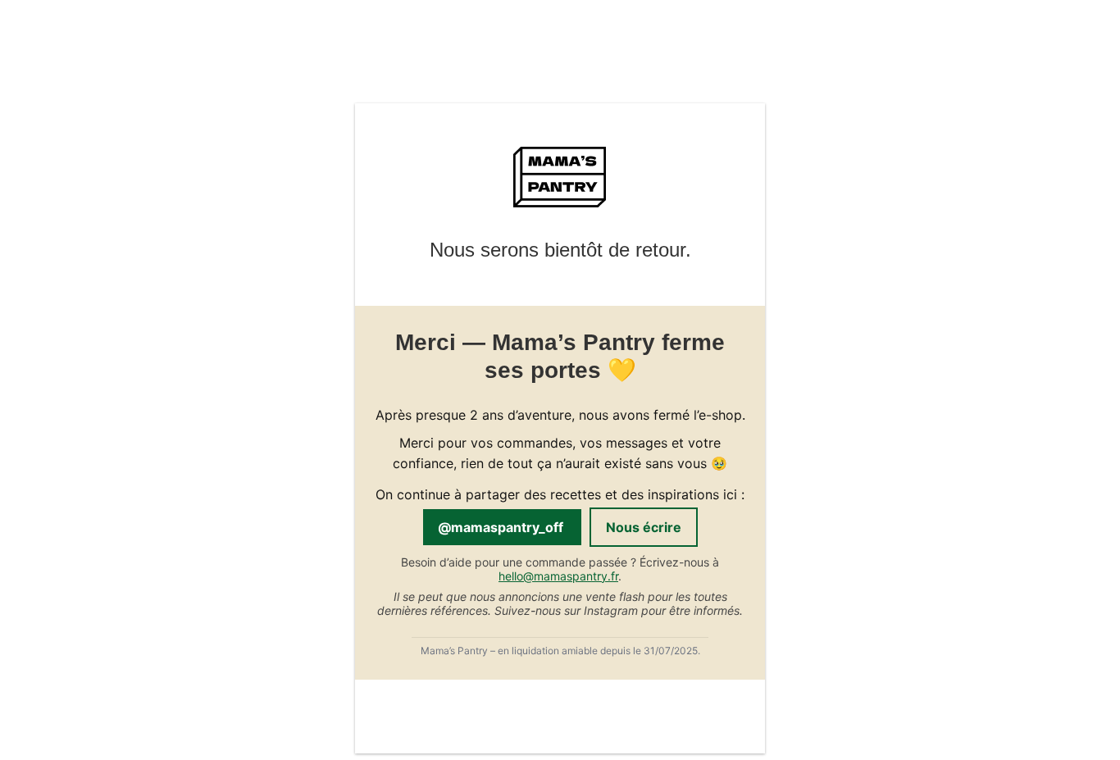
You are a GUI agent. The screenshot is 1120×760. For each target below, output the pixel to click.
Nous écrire (643, 527)
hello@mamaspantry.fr (558, 576)
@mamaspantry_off (502, 527)
